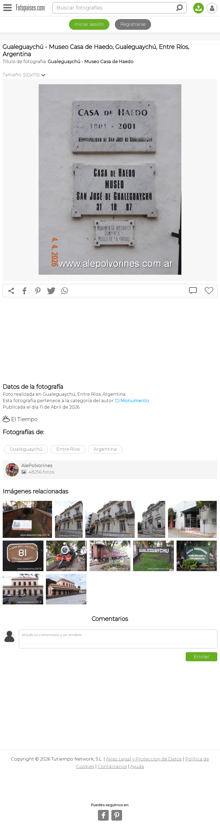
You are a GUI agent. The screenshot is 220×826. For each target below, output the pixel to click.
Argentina (105, 449)
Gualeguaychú (26, 449)
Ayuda (137, 766)
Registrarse (133, 24)
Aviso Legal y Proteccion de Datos (144, 759)
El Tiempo (20, 419)
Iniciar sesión (89, 24)
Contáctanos (112, 766)
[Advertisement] (110, 340)
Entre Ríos (68, 449)
